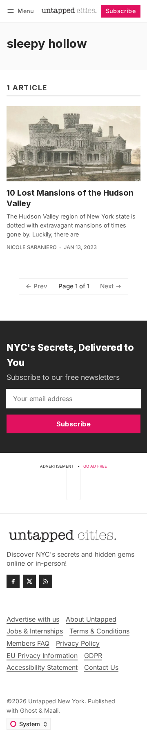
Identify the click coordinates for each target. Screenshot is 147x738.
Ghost (28, 710)
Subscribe (121, 10)
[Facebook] (13, 581)
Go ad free (95, 466)
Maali (51, 710)
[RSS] (45, 581)
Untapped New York (56, 701)
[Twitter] (29, 581)
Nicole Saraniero (32, 247)
